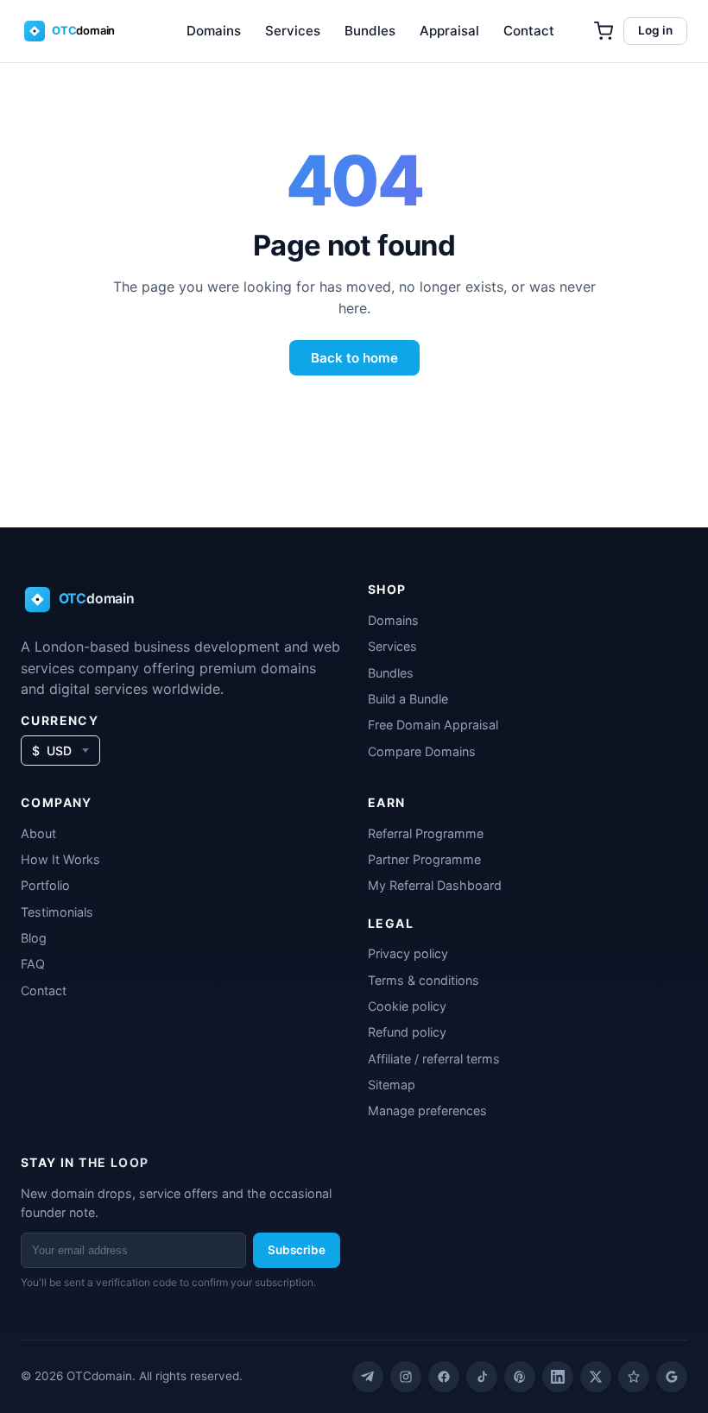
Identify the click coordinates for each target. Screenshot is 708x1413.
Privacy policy (408, 953)
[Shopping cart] (603, 31)
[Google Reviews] (671, 1376)
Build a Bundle (408, 698)
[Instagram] (405, 1376)
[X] (595, 1376)
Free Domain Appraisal (433, 724)
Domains (213, 30)
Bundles (370, 30)
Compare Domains (422, 751)
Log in (655, 30)
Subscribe (297, 1250)
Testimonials (57, 912)
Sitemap (391, 1084)
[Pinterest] (519, 1376)
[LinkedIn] (557, 1376)
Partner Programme (424, 859)
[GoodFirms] (633, 1376)
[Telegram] (367, 1376)
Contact (528, 30)
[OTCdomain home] (81, 31)
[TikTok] (481, 1376)
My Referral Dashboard (435, 885)
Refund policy (407, 1032)
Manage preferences (427, 1110)
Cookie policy (407, 1006)
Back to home (354, 358)
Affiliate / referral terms (434, 1058)
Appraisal (449, 30)
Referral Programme (426, 833)
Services (292, 30)
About (38, 833)
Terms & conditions (423, 980)
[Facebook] (443, 1376)
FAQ (33, 963)
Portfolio (45, 885)
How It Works (60, 859)
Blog (34, 937)
